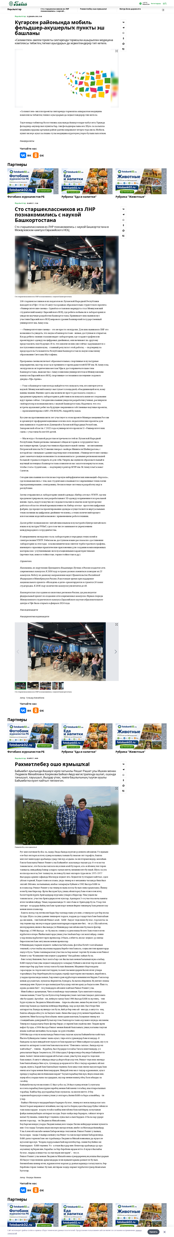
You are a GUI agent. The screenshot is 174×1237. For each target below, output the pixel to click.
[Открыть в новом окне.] (25, 155)
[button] (115, 652)
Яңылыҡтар (14, 9)
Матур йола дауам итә (130, 9)
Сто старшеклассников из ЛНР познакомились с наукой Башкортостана (55, 10)
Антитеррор (156, 3)
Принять (153, 1232)
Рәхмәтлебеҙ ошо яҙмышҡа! (93, 9)
